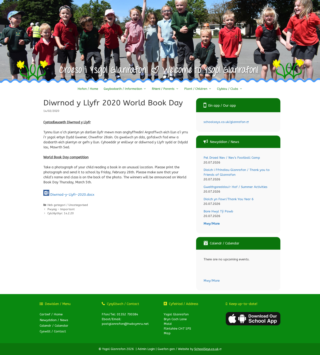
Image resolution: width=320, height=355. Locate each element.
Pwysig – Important (61, 209)
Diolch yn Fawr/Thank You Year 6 (229, 199)
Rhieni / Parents (163, 89)
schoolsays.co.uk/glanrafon (225, 122)
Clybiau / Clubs (227, 89)
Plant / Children (195, 89)
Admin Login (146, 349)
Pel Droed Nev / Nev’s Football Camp (232, 157)
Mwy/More (212, 223)
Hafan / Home (88, 89)
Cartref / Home (51, 314)
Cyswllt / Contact (53, 331)
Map (167, 333)
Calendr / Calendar (54, 325)
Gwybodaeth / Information (123, 89)
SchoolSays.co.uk (206, 349)
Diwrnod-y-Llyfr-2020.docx (72, 195)
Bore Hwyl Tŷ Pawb (218, 211)
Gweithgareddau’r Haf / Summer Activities (235, 187)
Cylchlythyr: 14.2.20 (60, 213)
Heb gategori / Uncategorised (67, 205)
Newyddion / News (54, 320)
